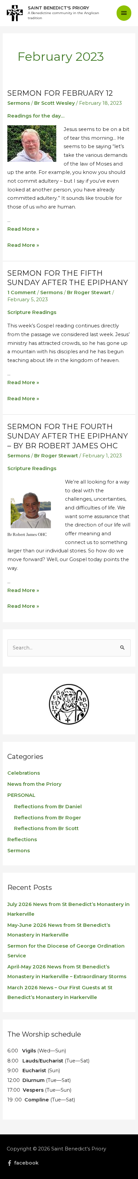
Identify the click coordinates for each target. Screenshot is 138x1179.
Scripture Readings (31, 312)
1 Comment (21, 292)
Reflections (22, 839)
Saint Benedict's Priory (58, 7)
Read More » (23, 229)
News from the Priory (34, 784)
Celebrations (23, 773)
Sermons (18, 103)
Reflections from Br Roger (47, 818)
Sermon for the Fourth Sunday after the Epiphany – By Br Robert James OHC (67, 436)
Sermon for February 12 (60, 93)
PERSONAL (21, 795)
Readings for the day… (35, 116)
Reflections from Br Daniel (48, 807)
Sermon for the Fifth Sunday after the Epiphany (67, 278)
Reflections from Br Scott (46, 828)
